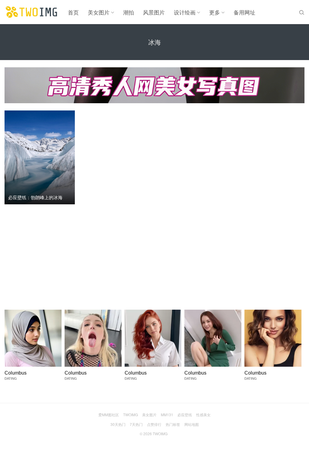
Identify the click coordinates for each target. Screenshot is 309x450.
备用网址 (244, 12)
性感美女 (203, 414)
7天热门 (136, 424)
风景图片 (154, 12)
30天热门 (118, 424)
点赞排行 (154, 424)
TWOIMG (130, 414)
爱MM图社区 (108, 414)
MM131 (167, 414)
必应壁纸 (184, 414)
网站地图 (191, 424)
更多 (214, 12)
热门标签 (173, 424)
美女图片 (99, 12)
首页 (73, 12)
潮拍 (128, 12)
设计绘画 (185, 12)
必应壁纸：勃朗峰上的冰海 (35, 197)
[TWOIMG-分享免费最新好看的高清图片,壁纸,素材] (32, 12)
